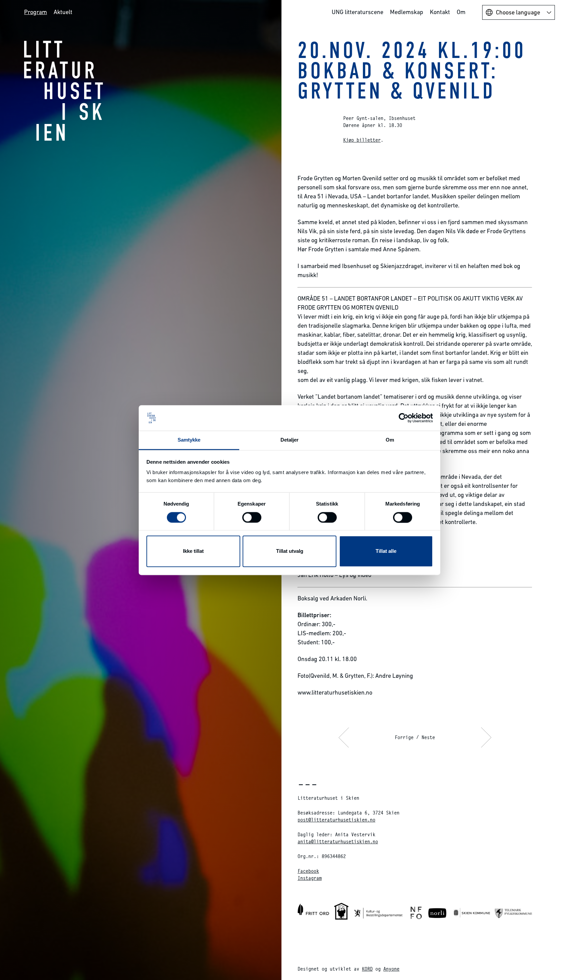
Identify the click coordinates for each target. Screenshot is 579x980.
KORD (367, 969)
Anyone (391, 969)
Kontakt (440, 11)
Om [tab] (390, 440)
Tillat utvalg (289, 551)
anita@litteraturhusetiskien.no (338, 841)
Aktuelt (63, 11)
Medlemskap (406, 11)
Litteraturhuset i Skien (63, 90)
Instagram (310, 878)
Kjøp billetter (362, 140)
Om (461, 11)
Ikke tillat (193, 551)
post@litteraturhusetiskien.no (336, 820)
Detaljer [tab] (289, 440)
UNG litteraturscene (357, 11)
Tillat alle (386, 551)
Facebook (308, 871)
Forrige (404, 737)
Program (35, 11)
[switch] (251, 517)
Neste (428, 737)
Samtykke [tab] (189, 440)
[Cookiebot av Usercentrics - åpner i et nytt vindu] (403, 418)
